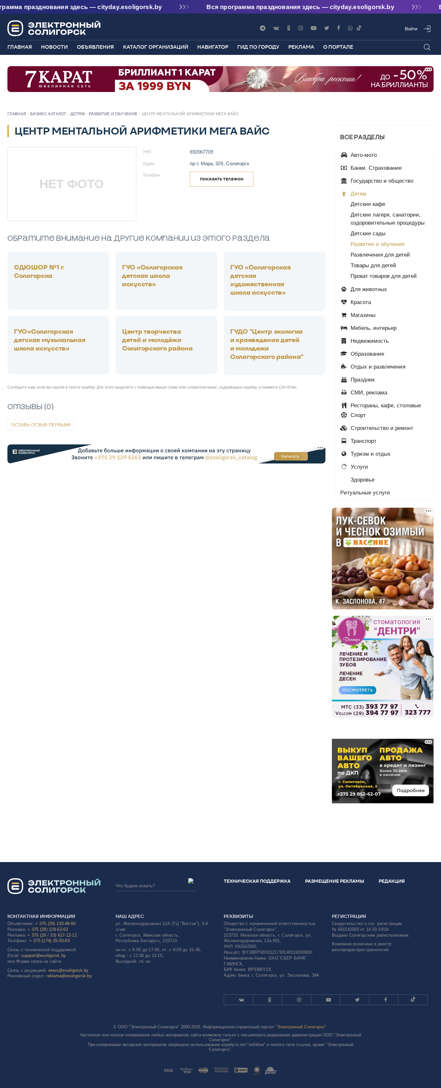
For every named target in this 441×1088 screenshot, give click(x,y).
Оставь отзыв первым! (41, 425)
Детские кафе (368, 204)
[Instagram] (300, 28)
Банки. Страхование (375, 168)
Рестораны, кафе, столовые (385, 405)
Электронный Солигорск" (301, 1026)
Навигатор (212, 47)
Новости (54, 47)
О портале (338, 47)
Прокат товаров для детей (384, 276)
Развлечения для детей (380, 255)
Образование (366, 354)
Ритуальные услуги (365, 493)
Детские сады (368, 233)
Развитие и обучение (378, 244)
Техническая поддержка (257, 881)
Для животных (368, 289)
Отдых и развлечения (377, 367)
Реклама (301, 47)
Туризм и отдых (370, 454)
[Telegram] (262, 28)
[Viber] (350, 28)
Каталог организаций (155, 47)
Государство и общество (381, 181)
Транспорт (362, 441)
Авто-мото (363, 155)
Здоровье (361, 480)
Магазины (362, 315)
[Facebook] (338, 28)
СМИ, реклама (368, 393)
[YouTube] (313, 28)
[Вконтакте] (276, 28)
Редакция (392, 881)
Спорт (357, 415)
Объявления (95, 47)
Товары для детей (373, 265)
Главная (19, 47)
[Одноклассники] (289, 28)
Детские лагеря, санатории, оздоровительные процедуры (388, 219)
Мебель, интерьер (372, 328)
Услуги (358, 467)
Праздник (361, 380)
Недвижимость (369, 341)
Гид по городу (258, 47)
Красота (360, 302)
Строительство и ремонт (381, 428)
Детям (357, 194)
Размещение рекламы (334, 881)
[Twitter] (326, 28)
